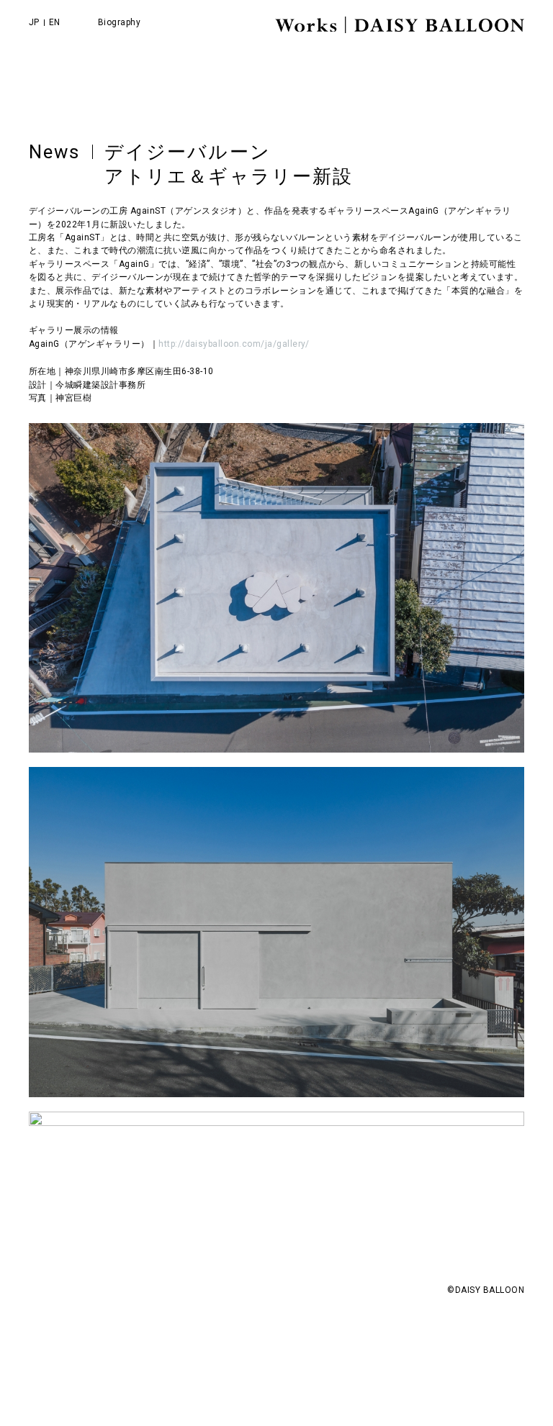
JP (34, 22)
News (55, 152)
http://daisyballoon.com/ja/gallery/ (234, 344)
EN (54, 22)
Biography (119, 22)
